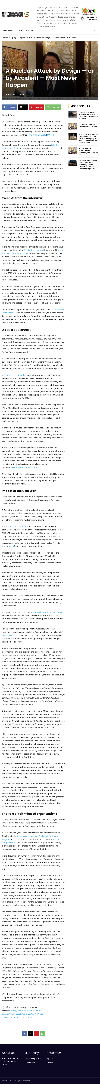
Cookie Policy (31, 1062)
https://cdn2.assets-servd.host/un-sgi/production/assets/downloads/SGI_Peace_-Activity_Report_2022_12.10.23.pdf (23, 1013)
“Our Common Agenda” (15, 375)
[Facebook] (24, 1033)
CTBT (11, 546)
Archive (49, 1062)
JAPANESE (41, 135)
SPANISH (50, 135)
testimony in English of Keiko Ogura (46, 612)
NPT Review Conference (17, 526)
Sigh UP (49, 1058)
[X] (30, 1033)
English (22, 38)
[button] (95, 30)
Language (13, 38)
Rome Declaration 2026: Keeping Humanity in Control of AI (88, 151)
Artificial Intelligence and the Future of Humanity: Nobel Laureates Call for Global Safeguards (88, 164)
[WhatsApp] (42, 1033)
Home (4, 38)
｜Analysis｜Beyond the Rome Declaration (88, 125)
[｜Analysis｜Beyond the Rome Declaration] (72, 126)
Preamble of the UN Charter (25, 467)
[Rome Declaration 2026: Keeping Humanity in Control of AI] (72, 150)
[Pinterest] (36, 1033)
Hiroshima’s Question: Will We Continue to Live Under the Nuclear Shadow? (88, 115)
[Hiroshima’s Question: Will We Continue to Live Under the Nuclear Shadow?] (72, 114)
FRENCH (32, 135)
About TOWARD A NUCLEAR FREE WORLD (10, 1061)
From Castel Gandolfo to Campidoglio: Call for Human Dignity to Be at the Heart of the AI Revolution (88, 138)
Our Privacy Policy (33, 1058)
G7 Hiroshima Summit (34, 250)
